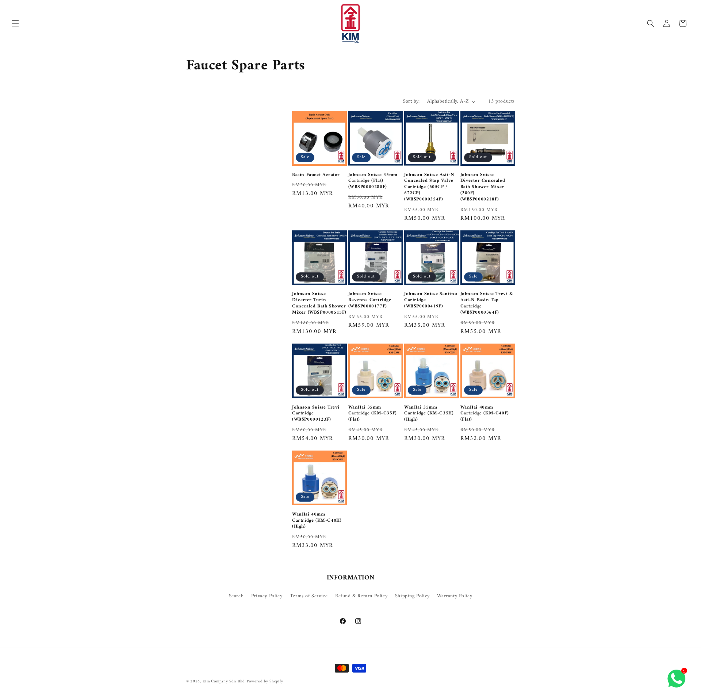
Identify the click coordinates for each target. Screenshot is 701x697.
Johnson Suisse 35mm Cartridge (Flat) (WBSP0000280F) (373, 181)
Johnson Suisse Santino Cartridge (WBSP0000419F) (430, 300)
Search (236, 596)
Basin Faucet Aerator (316, 175)
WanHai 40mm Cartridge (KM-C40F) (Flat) (484, 414)
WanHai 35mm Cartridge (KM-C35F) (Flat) (372, 414)
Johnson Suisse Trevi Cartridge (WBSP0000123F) (316, 414)
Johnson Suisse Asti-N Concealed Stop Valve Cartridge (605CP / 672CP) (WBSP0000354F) (429, 187)
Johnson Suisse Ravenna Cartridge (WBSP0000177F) (369, 300)
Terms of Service (309, 596)
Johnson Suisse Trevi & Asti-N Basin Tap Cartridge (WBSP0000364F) (486, 303)
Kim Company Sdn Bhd (224, 681)
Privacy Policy (266, 596)
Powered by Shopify (265, 681)
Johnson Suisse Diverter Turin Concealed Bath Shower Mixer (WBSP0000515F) (319, 303)
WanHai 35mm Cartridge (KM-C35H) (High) (428, 414)
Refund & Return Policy (361, 596)
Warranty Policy (454, 596)
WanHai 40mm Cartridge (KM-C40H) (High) (316, 521)
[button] (15, 23)
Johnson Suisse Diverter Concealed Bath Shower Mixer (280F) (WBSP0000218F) (482, 187)
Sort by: (411, 101)
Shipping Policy (412, 596)
